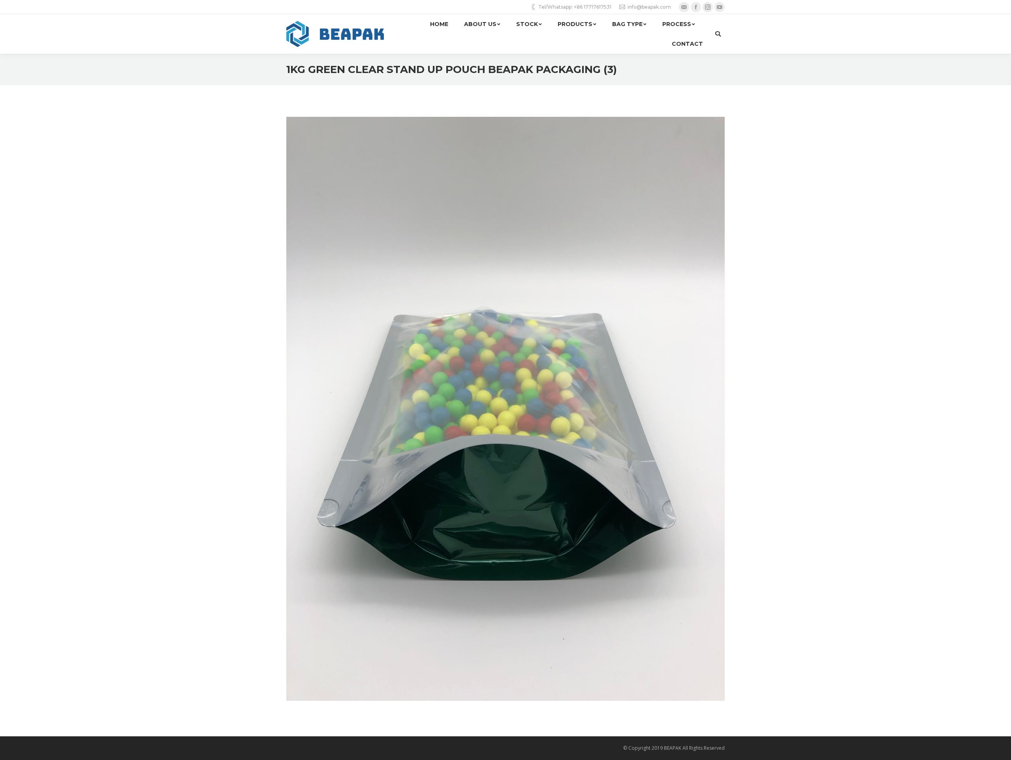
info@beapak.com (649, 7)
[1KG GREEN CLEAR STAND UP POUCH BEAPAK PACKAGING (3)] (505, 409)
